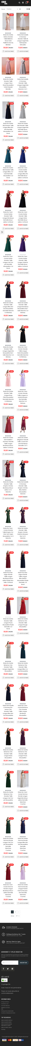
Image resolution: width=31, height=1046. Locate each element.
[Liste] (29, 9)
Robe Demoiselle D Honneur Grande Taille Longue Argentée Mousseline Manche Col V (22, 84)
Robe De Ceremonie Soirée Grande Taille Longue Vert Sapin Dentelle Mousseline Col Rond (8, 262)
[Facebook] (3, 969)
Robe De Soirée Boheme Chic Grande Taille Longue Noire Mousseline (8, 754)
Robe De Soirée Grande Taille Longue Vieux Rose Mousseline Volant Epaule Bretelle (8, 84)
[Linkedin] (12, 969)
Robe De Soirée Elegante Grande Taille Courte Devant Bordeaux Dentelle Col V (22, 441)
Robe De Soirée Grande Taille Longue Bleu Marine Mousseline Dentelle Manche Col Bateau (8, 308)
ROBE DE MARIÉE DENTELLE (6, 1020)
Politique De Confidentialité (7, 1011)
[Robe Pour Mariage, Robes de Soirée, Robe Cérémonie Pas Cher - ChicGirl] (4, 2)
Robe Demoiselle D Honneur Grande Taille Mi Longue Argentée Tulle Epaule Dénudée (22, 40)
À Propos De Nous (5, 1001)
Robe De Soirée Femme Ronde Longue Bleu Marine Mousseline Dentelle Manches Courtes (23, 844)
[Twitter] (8, 969)
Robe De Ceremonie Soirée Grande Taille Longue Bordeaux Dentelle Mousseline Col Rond (8, 217)
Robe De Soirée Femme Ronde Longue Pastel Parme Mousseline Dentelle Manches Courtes (23, 890)
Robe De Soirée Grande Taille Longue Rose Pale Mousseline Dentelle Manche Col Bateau (8, 396)
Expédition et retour (5, 1007)
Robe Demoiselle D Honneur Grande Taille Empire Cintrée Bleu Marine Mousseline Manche (22, 488)
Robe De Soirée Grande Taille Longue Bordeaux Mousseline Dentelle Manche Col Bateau (22, 308)
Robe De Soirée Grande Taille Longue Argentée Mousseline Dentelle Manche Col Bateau (8, 352)
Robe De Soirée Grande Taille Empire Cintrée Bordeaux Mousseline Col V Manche (8, 487)
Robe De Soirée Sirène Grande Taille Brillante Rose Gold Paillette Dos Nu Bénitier (8, 40)
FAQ (2, 1009)
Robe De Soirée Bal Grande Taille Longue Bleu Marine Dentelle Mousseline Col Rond (8, 128)
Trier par (3, 9)
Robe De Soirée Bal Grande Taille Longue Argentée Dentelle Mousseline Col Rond (22, 127)
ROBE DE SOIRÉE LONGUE (6, 1027)
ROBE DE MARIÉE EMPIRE (6, 1022)
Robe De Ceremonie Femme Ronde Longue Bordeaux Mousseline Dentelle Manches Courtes (8, 890)
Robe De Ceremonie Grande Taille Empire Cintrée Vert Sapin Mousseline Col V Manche (8, 533)
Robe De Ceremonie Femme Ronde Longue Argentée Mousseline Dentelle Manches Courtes (23, 798)
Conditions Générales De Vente (8, 1013)
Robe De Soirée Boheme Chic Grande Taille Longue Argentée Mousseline (8, 667)
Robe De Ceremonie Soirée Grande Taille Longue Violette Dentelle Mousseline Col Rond (23, 261)
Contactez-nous (5, 1003)
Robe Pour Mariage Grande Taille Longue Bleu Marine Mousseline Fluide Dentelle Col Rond (22, 578)
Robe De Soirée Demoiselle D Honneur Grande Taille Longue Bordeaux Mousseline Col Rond (8, 442)
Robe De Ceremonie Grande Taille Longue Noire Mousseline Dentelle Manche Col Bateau (22, 352)
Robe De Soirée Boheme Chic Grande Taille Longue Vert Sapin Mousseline (8, 796)
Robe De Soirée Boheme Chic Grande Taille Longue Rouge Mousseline (23, 623)
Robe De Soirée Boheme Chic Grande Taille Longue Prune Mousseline (23, 754)
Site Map (3, 1029)
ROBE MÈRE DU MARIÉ (6, 1025)
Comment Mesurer (5, 1005)
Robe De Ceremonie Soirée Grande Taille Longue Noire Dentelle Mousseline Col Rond (23, 217)
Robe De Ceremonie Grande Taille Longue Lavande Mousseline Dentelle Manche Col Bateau (22, 397)
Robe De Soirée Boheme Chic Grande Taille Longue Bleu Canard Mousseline (23, 667)
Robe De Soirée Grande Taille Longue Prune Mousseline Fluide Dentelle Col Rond (8, 624)
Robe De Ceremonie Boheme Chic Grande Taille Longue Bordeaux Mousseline (23, 710)
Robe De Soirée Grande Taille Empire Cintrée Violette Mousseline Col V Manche (22, 533)
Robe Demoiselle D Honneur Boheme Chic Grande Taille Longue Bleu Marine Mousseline (8, 710)
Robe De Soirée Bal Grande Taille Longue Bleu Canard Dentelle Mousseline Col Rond (8, 173)
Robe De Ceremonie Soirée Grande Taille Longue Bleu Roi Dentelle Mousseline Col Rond (23, 173)
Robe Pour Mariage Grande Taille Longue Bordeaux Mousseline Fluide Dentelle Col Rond (8, 577)
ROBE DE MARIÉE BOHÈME (6, 1024)
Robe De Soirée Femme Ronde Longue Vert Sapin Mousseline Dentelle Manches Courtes (8, 844)
